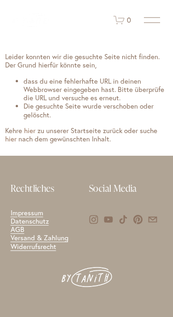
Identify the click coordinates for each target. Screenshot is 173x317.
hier (30, 130)
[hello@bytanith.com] (152, 219)
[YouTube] (108, 219)
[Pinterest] (138, 219)
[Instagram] (93, 219)
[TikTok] (123, 219)
